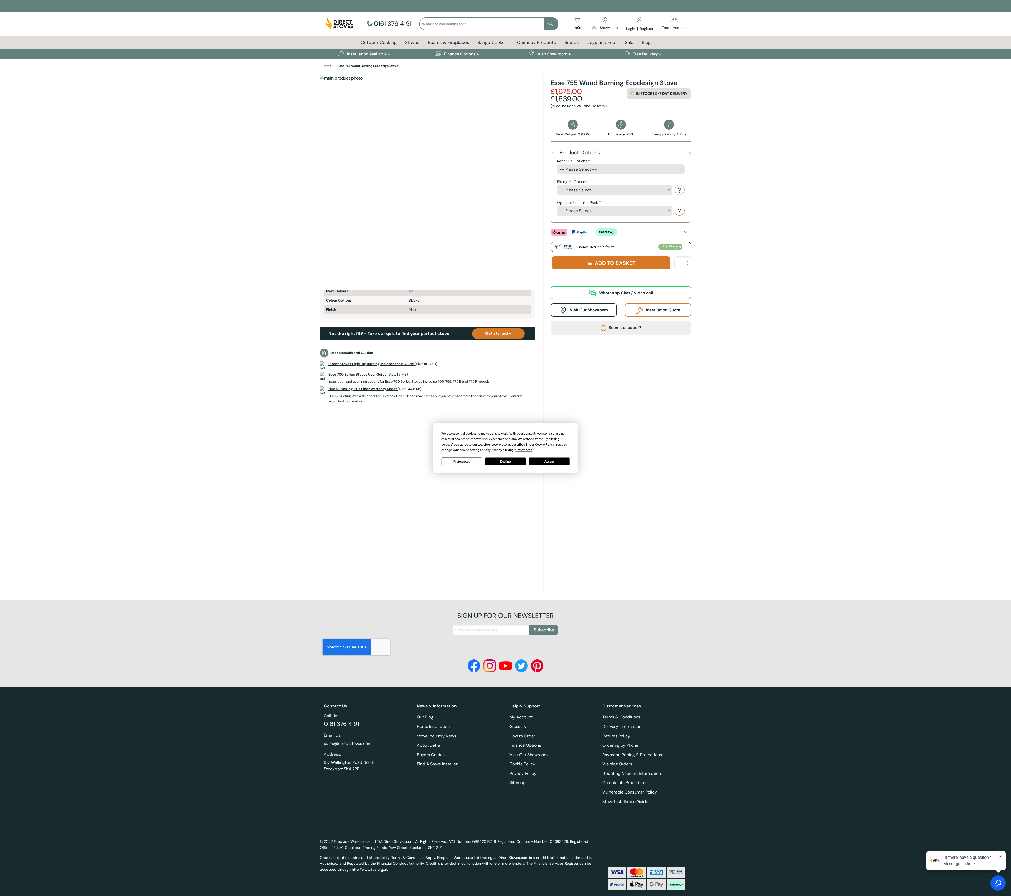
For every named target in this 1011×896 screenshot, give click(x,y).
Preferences (461, 461)
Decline (505, 461)
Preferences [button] (524, 450)
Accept (549, 461)
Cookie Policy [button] (544, 444)
